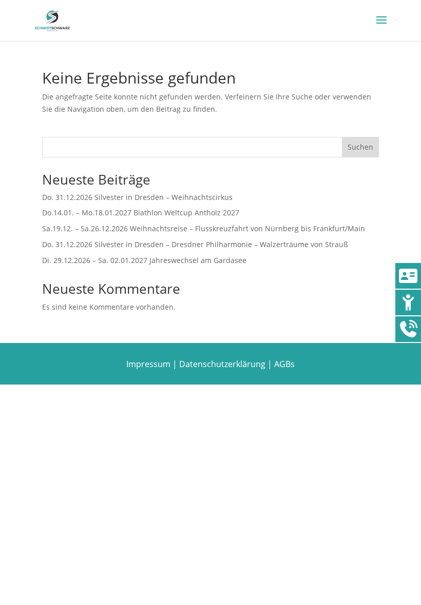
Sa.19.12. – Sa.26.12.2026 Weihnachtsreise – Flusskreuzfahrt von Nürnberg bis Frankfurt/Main (203, 228)
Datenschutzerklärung (222, 364)
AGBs (284, 364)
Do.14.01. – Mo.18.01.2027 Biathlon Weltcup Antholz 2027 (140, 212)
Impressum (148, 364)
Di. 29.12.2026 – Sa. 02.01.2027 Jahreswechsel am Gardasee (144, 260)
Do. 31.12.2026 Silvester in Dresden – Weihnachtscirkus (137, 197)
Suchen (360, 147)
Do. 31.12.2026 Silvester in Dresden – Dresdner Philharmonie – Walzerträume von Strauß (195, 244)
